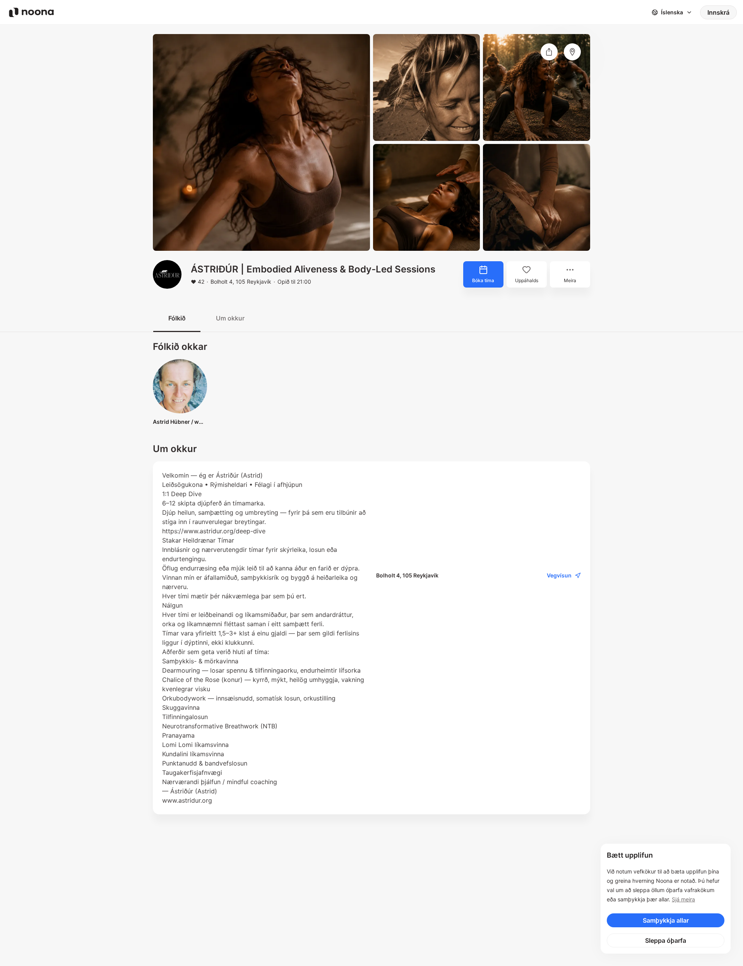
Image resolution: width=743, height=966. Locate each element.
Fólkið (176, 318)
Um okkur (230, 318)
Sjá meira (683, 899)
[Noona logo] (31, 12)
